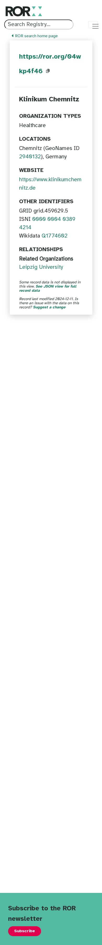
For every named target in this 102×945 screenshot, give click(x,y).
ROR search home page (36, 36)
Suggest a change (49, 307)
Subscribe (24, 931)
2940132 (30, 157)
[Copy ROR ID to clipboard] (48, 71)
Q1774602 (54, 236)
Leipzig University (41, 267)
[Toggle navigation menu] (93, 24)
